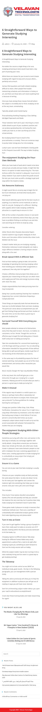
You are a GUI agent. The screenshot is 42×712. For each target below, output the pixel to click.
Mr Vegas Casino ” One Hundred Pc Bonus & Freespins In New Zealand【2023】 (21, 626)
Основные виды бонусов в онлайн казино (15, 671)
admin (7, 44)
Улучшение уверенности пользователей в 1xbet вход (19, 685)
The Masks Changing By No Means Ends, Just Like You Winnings (21, 613)
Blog (33, 44)
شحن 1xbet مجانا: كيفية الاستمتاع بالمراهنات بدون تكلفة (17, 681)
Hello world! (23, 696)
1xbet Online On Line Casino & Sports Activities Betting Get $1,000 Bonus (20, 639)
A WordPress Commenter (10, 696)
